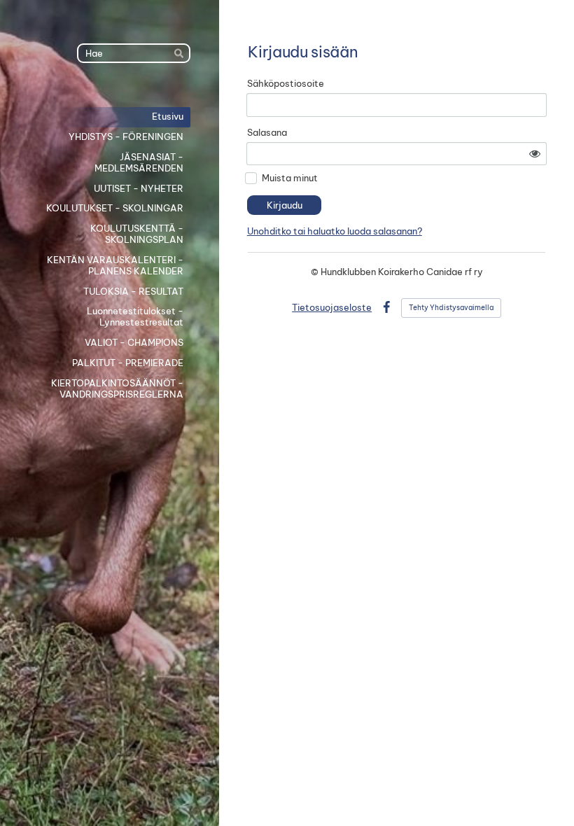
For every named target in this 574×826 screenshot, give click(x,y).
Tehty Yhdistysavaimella (451, 307)
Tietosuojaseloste (332, 307)
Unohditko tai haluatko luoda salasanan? (334, 231)
